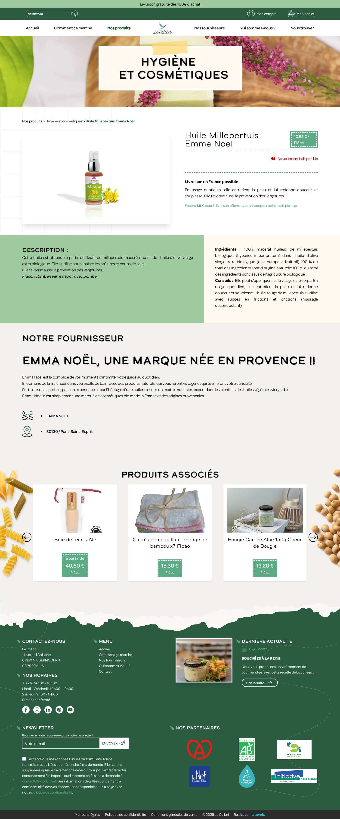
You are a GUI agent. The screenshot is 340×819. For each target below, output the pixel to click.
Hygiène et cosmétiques (64, 121)
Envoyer (109, 743)
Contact (105, 671)
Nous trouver (302, 27)
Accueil (32, 27)
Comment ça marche (73, 27)
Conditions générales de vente (174, 814)
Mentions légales (87, 814)
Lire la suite (255, 682)
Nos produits (118, 27)
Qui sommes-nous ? (257, 27)
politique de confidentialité (51, 792)
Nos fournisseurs (209, 27)
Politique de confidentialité (125, 814)
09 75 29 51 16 (33, 665)
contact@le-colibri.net (39, 781)
